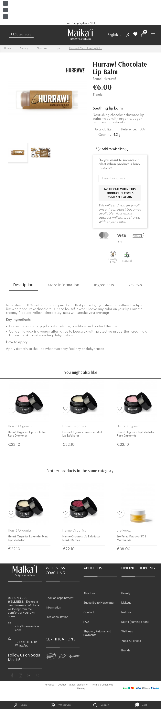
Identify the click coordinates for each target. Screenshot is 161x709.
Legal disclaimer (79, 684)
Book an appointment (59, 598)
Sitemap (80, 688)
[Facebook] (5, 3)
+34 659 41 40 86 (26, 642)
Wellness (127, 631)
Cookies (62, 684)
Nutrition (126, 612)
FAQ (86, 622)
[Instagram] (5, 10)
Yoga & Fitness (131, 641)
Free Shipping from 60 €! (81, 23)
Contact (88, 612)
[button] (118, 241)
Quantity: (105, 135)
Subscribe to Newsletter (98, 602)
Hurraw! (109, 79)
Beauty (125, 593)
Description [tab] (23, 284)
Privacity (49, 684)
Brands (125, 650)
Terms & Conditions (102, 684)
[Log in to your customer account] (128, 34)
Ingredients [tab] (104, 285)
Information (53, 607)
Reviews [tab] (135, 285)
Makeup (126, 602)
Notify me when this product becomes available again (120, 193)
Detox (125, 622)
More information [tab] (63, 285)
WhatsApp (21, 645)
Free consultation (57, 617)
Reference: (129, 129)
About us (89, 593)
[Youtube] (5, 16)
